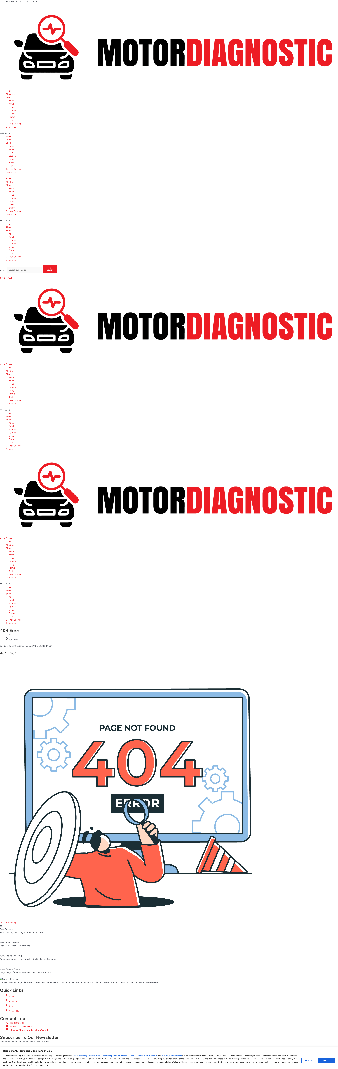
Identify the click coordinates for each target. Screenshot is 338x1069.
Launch (12, 110)
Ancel (11, 100)
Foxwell (12, 117)
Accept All (326, 1060)
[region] (169, 1058)
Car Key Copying (14, 123)
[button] (169, 133)
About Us (10, 94)
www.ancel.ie (151, 1055)
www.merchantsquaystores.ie (132, 1055)
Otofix (12, 120)
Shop (8, 97)
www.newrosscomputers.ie (107, 1055)
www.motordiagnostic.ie (84, 1055)
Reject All (309, 1060)
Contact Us (11, 127)
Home (8, 91)
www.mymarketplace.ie (172, 1055)
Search (3, 270)
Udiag (11, 114)
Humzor (12, 107)
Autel (11, 104)
